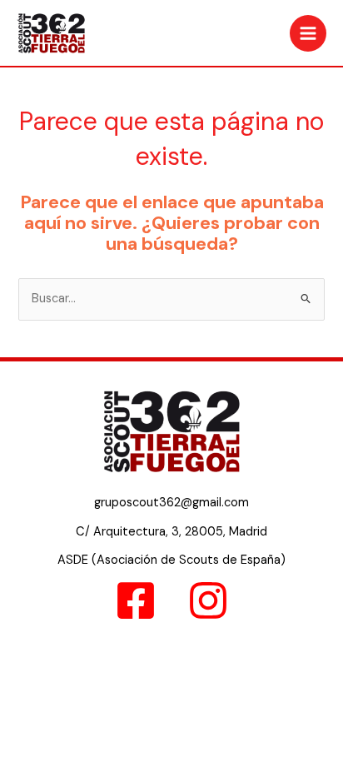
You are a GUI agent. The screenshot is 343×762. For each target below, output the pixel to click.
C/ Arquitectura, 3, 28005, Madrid (171, 532)
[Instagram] (208, 600)
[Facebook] (136, 600)
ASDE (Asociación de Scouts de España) (171, 560)
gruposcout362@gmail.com (171, 502)
